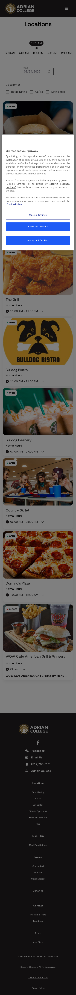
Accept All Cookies (37, 240)
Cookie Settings (38, 215)
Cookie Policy (14, 204)
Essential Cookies (38, 226)
